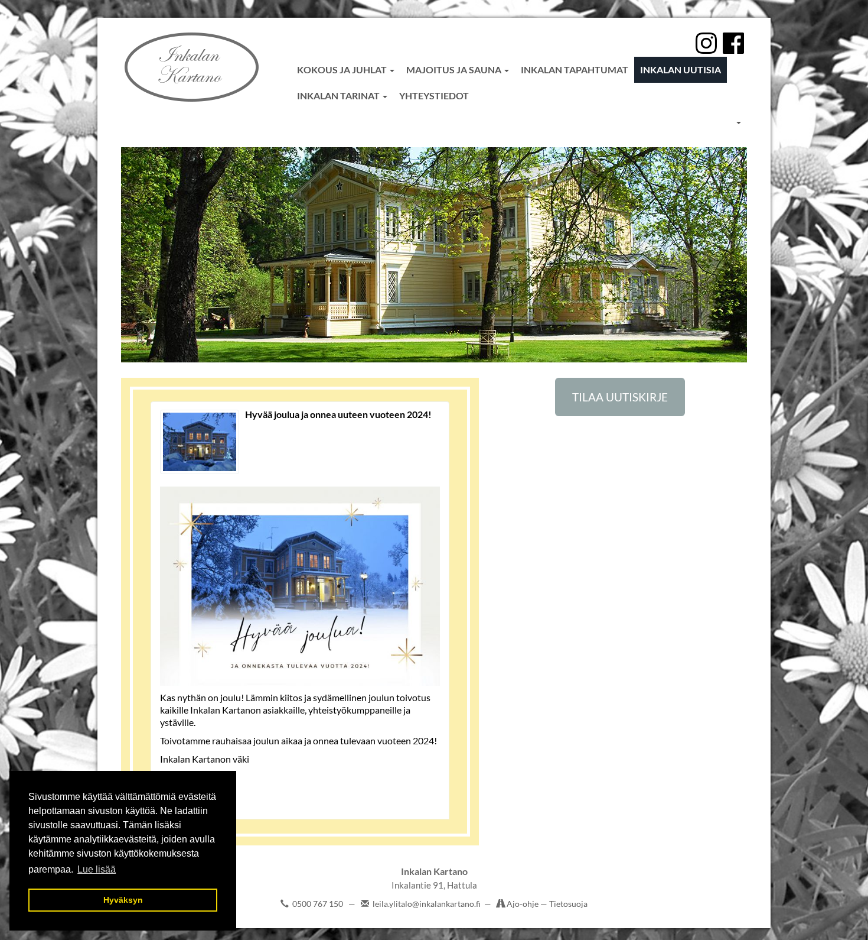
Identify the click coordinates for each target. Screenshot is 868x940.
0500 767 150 (317, 904)
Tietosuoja (568, 904)
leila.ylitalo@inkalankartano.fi (427, 904)
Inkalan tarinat (339, 95)
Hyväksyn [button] (123, 900)
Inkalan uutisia (680, 69)
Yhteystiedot (434, 95)
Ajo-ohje (523, 904)
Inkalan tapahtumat (574, 69)
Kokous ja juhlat (343, 69)
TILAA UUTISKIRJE (620, 397)
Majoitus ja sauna (454, 69)
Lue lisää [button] (96, 869)
